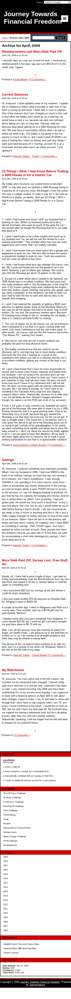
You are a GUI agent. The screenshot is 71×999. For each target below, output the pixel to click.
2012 (5, 904)
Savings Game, (21, 156)
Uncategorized (10, 845)
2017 (5, 883)
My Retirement (13, 670)
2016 (5, 887)
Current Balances (15, 94)
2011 (5, 909)
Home (4, 38)
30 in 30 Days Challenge (14, 793)
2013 (5, 900)
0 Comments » (38, 79)
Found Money (9, 815)
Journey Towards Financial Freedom (40, 982)
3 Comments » (22, 735)
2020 (5, 870)
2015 (5, 891)
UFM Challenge (10, 841)
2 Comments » (57, 655)
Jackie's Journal (10, 953)
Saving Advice (37, 984)
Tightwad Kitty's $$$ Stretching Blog (19, 948)
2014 (5, 896)
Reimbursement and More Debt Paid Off (32, 51)
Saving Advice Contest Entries (17, 828)
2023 (5, 857)
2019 (5, 874)
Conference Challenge (13, 802)
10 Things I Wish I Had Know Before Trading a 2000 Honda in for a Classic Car (35, 173)
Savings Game (10, 832)
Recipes (7, 823)
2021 (5, 865)
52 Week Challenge (12, 797)
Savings (8, 460)
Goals (6, 819)
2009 (5, 917)
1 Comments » (49, 156)
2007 (5, 926)
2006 (5, 930)
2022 (5, 861)
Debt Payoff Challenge (13, 806)
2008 (5, 922)
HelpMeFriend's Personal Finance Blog (21, 944)
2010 (5, 913)
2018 (5, 878)
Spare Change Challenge (14, 836)
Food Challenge (10, 810)
